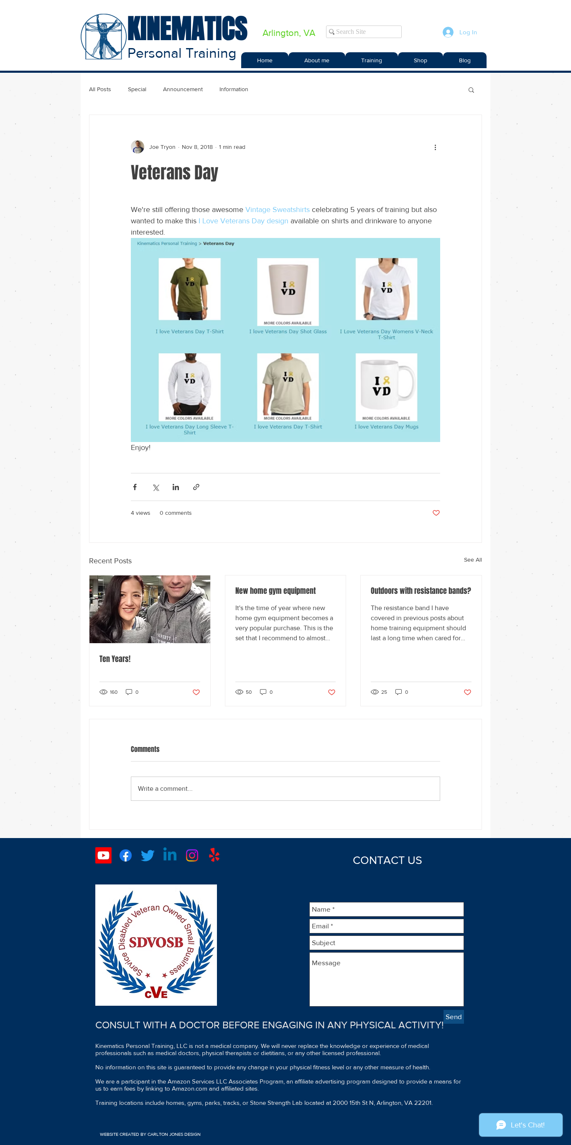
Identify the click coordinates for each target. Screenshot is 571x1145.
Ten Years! (114, 659)
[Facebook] (125, 855)
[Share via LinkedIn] (176, 487)
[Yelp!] (214, 855)
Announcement (183, 89)
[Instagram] (192, 855)
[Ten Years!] (149, 609)
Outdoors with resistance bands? (421, 590)
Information (233, 89)
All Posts (100, 89)
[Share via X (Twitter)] (155, 487)
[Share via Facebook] (135, 487)
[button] (371, 60)
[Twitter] (148, 855)
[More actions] (435, 147)
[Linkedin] (170, 855)
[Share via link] (196, 487)
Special (137, 89)
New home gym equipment (275, 590)
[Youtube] (103, 855)
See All (473, 559)
